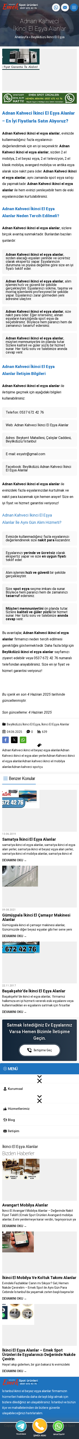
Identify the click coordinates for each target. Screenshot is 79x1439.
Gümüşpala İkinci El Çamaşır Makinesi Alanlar (36, 917)
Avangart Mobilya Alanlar (25, 1205)
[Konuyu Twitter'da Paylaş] (14, 740)
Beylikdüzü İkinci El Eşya (48, 37)
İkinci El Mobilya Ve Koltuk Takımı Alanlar (39, 1277)
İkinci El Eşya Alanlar (55, 724)
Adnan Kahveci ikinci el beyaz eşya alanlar (31, 750)
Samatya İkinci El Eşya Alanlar (29, 839)
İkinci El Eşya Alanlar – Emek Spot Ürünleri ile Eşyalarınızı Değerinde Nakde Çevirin (38, 1354)
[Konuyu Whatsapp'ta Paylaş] (23, 740)
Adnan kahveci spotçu (27, 767)
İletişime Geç (43, 1050)
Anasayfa (21, 37)
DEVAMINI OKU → (14, 860)
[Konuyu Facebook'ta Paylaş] (5, 740)
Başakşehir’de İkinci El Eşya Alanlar (33, 991)
